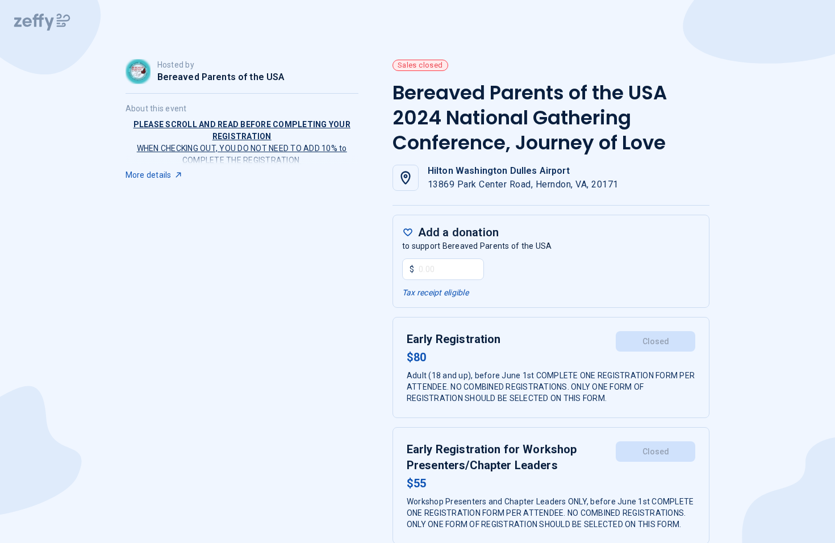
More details (149, 174)
